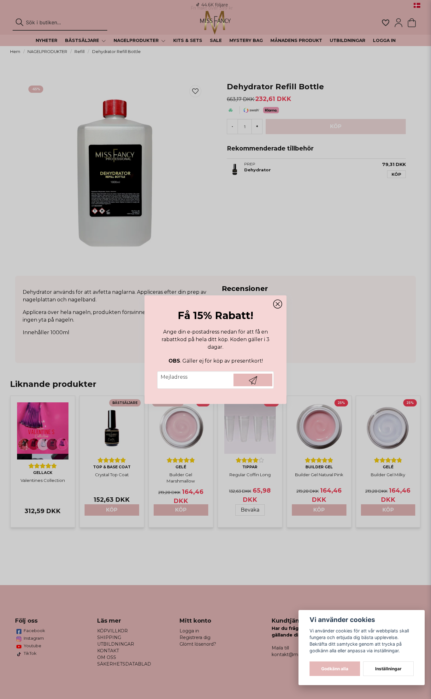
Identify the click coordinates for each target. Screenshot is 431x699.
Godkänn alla (334, 668)
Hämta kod (252, 380)
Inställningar (388, 668)
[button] (277, 304)
